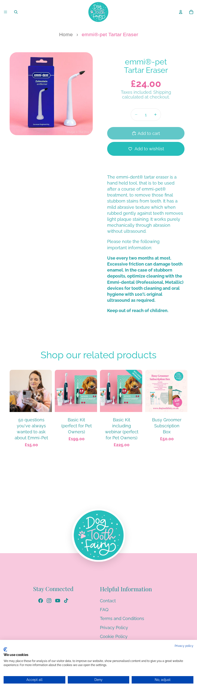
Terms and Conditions (122, 618)
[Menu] (5, 11)
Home (66, 34)
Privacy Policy (114, 627)
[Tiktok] (66, 600)
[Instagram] (49, 600)
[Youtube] (58, 600)
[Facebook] (40, 600)
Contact (108, 600)
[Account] (180, 12)
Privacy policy (184, 646)
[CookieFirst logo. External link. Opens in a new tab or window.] (5, 649)
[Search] (16, 12)
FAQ (104, 609)
